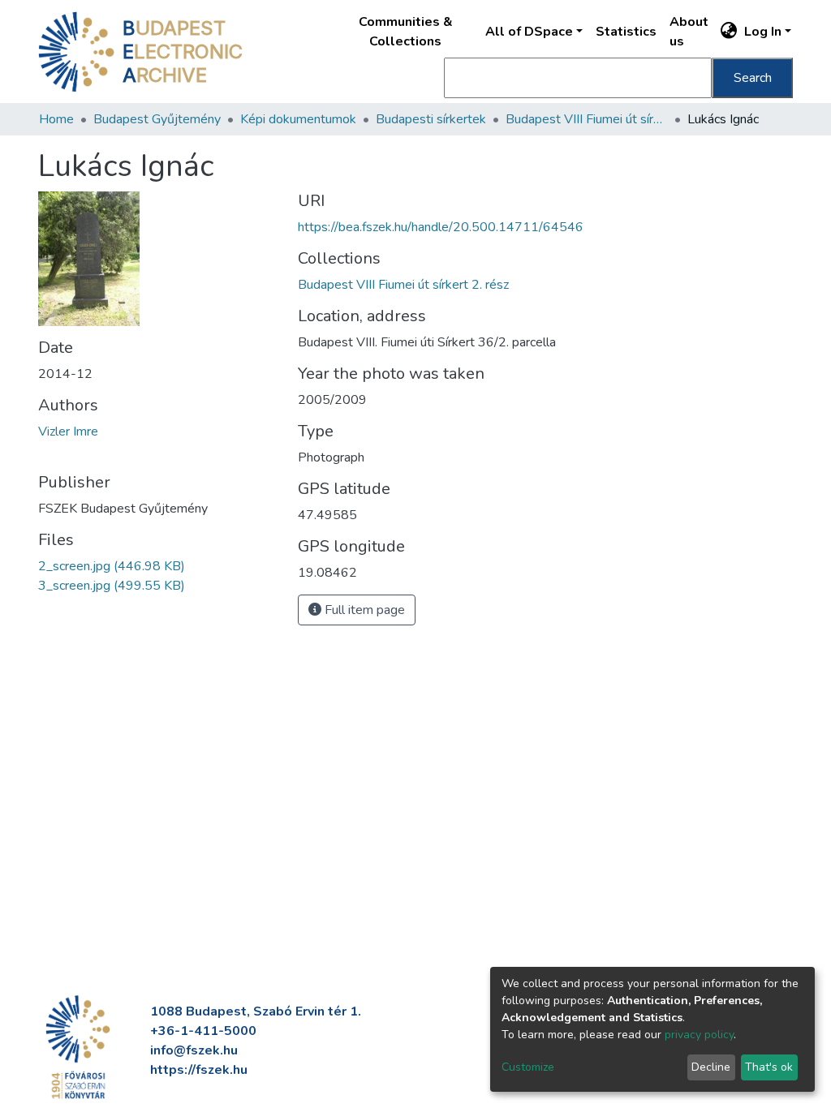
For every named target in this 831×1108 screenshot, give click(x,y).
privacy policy (699, 1034)
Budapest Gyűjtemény (157, 119)
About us (689, 31)
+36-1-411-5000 (203, 1031)
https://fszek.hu (199, 1070)
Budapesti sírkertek (431, 119)
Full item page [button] (363, 610)
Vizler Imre (68, 431)
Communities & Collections (406, 31)
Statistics (626, 32)
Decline (710, 1067)
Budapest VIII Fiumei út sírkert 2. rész (587, 119)
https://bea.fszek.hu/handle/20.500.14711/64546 (440, 227)
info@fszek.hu (194, 1050)
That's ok (769, 1067)
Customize (528, 1067)
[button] (729, 31)
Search (753, 78)
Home (56, 119)
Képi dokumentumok (298, 119)
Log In (762, 32)
